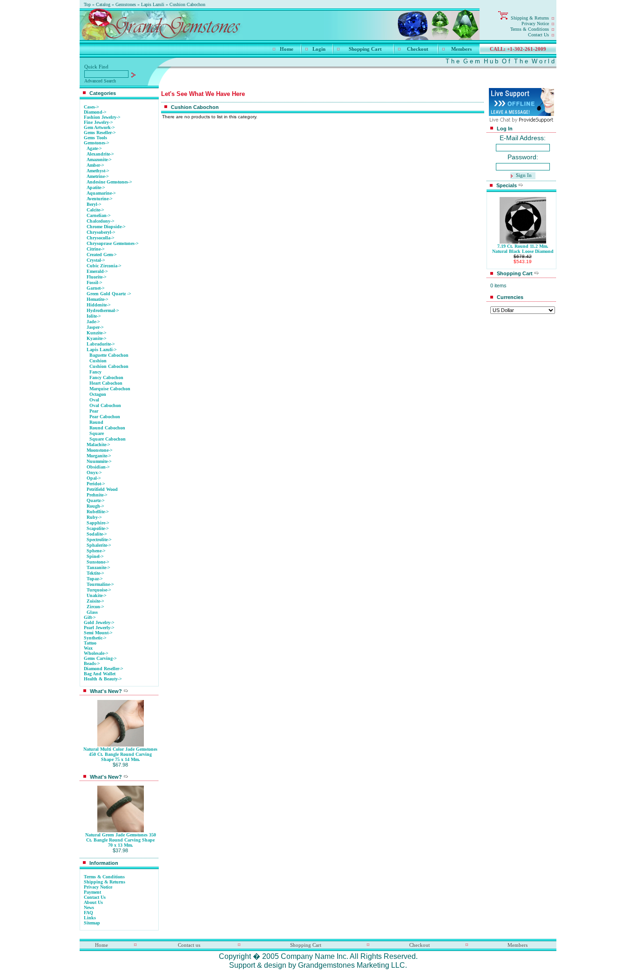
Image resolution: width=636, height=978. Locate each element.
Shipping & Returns (530, 17)
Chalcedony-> (101, 221)
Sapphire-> (98, 522)
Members (461, 49)
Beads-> (92, 663)
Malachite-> (98, 444)
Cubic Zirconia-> (104, 265)
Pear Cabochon (104, 416)
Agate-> (94, 148)
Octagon (97, 394)
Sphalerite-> (99, 545)
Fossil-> (94, 282)
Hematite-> (97, 299)
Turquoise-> (99, 589)
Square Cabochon (107, 438)
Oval (94, 399)
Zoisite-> (95, 601)
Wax (88, 648)
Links (90, 917)
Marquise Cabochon (109, 388)
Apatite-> (96, 187)
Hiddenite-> (99, 304)
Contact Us (538, 34)
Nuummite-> (99, 461)
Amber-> (95, 165)
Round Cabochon (107, 427)
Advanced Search (100, 80)
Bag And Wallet (99, 673)
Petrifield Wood (102, 489)
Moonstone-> (100, 450)
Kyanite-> (97, 338)
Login (318, 49)
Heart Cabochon (105, 383)
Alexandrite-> (100, 153)
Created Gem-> (102, 254)
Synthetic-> (95, 637)
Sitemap (92, 922)
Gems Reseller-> (100, 132)
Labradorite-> (101, 343)
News (89, 907)
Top (87, 4)
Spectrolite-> (99, 539)
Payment (92, 892)
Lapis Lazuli (152, 4)
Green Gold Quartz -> (109, 293)
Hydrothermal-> (103, 310)
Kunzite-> (97, 332)
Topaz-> (95, 578)
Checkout (417, 49)
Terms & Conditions (529, 29)
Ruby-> (94, 517)
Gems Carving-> (100, 658)
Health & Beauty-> (103, 678)
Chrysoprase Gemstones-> (113, 243)
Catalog (103, 4)
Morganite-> (99, 455)
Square (96, 433)
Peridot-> (96, 483)
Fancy (95, 371)
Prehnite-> (97, 494)
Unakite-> (97, 595)
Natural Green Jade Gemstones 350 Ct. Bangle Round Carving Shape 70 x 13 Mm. (120, 840)
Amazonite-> (99, 159)
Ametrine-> (98, 176)
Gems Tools (95, 137)
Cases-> (91, 106)
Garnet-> (96, 288)
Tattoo (90, 642)
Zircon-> (95, 606)
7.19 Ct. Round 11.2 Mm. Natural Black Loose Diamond (523, 249)
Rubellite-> (98, 511)
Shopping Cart (365, 49)
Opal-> (94, 478)
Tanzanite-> (98, 567)
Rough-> (95, 506)
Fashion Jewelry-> (102, 117)
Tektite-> (95, 573)
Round (96, 422)
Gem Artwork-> (99, 127)
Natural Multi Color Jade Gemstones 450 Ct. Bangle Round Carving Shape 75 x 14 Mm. (120, 754)
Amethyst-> (98, 170)
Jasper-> (95, 327)
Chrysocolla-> (101, 237)
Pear (93, 411)
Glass (92, 612)
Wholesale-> (96, 653)
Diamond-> (95, 112)
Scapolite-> (98, 528)
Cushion (98, 360)
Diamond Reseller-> (103, 668)
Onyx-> (94, 472)
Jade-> (93, 321)
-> (96, 142)
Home (286, 49)
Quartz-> (96, 500)
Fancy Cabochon (106, 377)
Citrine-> (96, 248)
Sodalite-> (97, 534)
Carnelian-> (99, 215)
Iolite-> (94, 316)
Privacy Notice (535, 23)
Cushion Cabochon (187, 4)
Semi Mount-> (98, 632)
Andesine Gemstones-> (109, 181)
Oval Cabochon (105, 405)
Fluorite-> (97, 276)
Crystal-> (96, 260)
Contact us (189, 945)
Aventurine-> (100, 198)
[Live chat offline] (521, 113)
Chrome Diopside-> (106, 226)
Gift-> (90, 617)
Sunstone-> (98, 561)
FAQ (88, 912)
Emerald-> (97, 271)
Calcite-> (95, 209)
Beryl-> (94, 204)
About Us (93, 902)
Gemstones (125, 4)
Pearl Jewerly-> (99, 627)
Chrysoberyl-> (101, 232)
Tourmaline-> (100, 584)
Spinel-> (95, 556)
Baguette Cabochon (109, 355)
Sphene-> (96, 550)
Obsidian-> (98, 466)
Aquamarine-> (101, 193)
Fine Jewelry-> (98, 122)
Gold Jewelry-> (99, 622)
